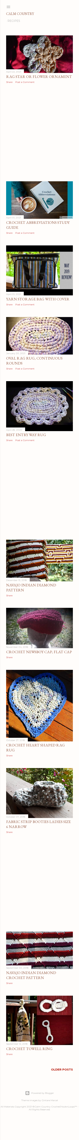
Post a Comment (25, 82)
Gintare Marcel (50, 1100)
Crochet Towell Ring (29, 1048)
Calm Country (20, 13)
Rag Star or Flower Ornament (39, 76)
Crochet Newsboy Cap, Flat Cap (39, 651)
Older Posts (62, 1069)
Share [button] (9, 82)
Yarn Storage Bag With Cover (37, 299)
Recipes (13, 21)
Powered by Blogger (42, 1093)
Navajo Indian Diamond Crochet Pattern (31, 975)
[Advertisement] (39, 132)
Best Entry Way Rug (26, 434)
